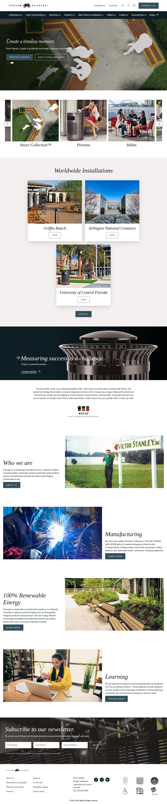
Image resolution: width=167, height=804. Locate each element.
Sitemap (36, 778)
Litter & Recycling (34, 15)
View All (83, 314)
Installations (99, 5)
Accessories (138, 15)
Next (96, 745)
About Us (11, 485)
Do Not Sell (37, 782)
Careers (9, 791)
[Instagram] (102, 780)
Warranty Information (15, 787)
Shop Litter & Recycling (51, 57)
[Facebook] (96, 780)
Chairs (122, 15)
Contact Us (148, 6)
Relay (152, 15)
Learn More (115, 556)
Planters (68, 15)
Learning (113, 5)
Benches (53, 15)
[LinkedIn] (107, 780)
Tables (110, 15)
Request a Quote (19, 57)
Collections (14, 15)
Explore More (116, 699)
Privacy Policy (38, 791)
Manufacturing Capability (16, 782)
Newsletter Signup (40, 787)
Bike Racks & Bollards (89, 15)
